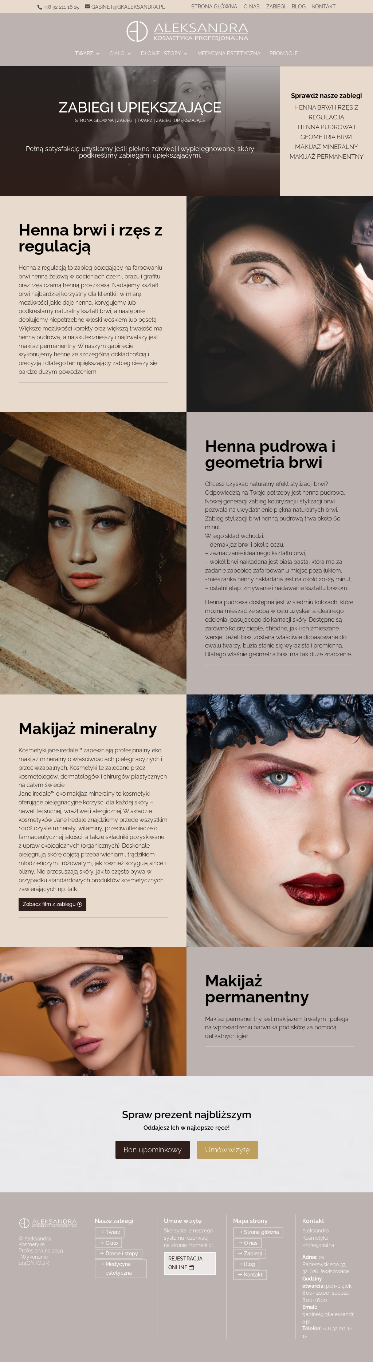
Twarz (84, 53)
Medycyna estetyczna (228, 53)
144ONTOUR (34, 1263)
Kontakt (324, 6)
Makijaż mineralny (326, 146)
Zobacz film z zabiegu (49, 904)
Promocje (284, 53)
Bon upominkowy (152, 1149)
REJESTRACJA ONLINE (185, 1263)
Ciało (117, 53)
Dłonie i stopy (161, 53)
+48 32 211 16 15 (61, 7)
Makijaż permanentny (327, 156)
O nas (252, 6)
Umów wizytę (227, 1149)
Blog (299, 6)
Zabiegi (275, 6)
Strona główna (214, 6)
